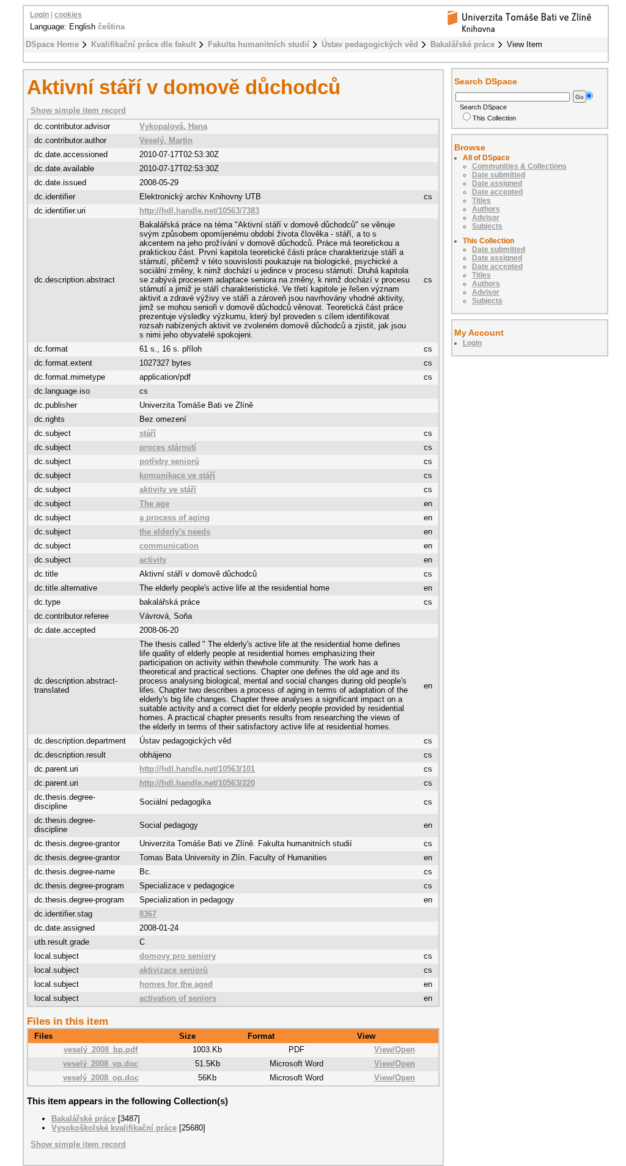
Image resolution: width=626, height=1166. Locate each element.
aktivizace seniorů (173, 970)
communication (169, 545)
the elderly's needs (174, 531)
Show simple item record (78, 110)
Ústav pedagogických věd (370, 44)
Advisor (485, 217)
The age (154, 503)
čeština (111, 26)
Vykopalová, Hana (173, 126)
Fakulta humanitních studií (258, 44)
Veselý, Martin (166, 140)
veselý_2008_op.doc (101, 1077)
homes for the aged (176, 984)
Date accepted (497, 192)
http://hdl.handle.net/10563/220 (197, 783)
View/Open (394, 1049)
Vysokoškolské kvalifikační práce (114, 1127)
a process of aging (174, 517)
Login (39, 14)
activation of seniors (177, 998)
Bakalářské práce (462, 44)
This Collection (494, 118)
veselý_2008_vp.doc (100, 1063)
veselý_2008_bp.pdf (101, 1049)
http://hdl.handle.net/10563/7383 (199, 210)
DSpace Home (52, 44)
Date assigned (497, 183)
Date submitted (498, 175)
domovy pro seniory (177, 956)
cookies (68, 14)
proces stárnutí (167, 447)
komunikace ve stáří (177, 475)
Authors (486, 209)
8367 (147, 913)
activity (152, 559)
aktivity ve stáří (167, 489)
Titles (481, 200)
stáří (147, 433)
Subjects (487, 226)
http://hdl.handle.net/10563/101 (197, 768)
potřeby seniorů (169, 461)
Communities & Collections (519, 166)
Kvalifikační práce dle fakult (143, 44)
